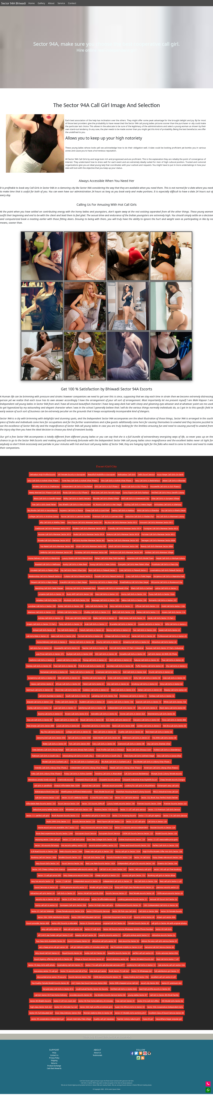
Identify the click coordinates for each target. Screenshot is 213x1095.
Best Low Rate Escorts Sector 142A (100, 863)
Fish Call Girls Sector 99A (79, 743)
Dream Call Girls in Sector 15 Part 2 (42, 624)
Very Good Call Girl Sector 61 (47, 953)
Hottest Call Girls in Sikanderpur (167, 749)
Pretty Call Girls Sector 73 (66, 701)
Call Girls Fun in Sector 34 (41, 648)
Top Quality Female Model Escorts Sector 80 (50, 983)
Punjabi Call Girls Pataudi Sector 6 (109, 576)
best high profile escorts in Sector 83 (154, 989)
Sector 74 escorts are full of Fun (73, 971)
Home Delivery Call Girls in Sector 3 (52, 642)
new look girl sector (98, 971)
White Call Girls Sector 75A (175, 701)
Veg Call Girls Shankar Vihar (158, 743)
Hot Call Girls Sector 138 (94, 857)
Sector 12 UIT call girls (135, 821)
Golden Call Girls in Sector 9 (149, 725)
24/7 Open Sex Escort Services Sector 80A (89, 983)
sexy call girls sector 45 (51, 929)
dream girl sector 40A (166, 917)
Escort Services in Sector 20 (46, 887)
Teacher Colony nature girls (128, 1019)
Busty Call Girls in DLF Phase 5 (76, 492)
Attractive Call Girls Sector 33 (164, 642)
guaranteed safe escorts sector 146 (82, 869)
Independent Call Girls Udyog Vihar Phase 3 (88, 767)
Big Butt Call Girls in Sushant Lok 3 (116, 761)
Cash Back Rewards (54, 1068)
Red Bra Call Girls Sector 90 (174, 725)
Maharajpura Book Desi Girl (47, 791)
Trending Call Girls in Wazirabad (108, 773)
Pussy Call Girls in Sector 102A (162, 594)
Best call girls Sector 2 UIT (171, 881)
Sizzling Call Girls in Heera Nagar (138, 504)
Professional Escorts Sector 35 (128, 905)
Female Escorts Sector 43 (138, 923)
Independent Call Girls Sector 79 (121, 707)
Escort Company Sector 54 (79, 941)
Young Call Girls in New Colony (103, 564)
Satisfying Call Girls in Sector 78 (92, 707)
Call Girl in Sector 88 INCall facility (164, 995)
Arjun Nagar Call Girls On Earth (170, 474)
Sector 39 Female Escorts (171, 911)
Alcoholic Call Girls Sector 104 (76, 600)
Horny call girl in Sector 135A (127, 851)
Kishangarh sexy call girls (168, 785)
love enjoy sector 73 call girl (46, 971)
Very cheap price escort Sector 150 (78, 875)
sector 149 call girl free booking (167, 869)
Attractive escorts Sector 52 (163, 935)
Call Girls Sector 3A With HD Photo (162, 654)
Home (31, 3)
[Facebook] (132, 1053)
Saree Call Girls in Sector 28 (143, 636)
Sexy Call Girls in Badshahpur (147, 480)
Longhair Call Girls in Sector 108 (42, 606)
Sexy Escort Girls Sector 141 (47, 863)
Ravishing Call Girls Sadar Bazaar (49, 588)
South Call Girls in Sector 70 (77, 696)
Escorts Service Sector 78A (80, 977)
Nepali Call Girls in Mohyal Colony (170, 558)
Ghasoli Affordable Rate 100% (67, 785)
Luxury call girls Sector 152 (133, 875)
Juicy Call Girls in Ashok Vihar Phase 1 (44, 480)
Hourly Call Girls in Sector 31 (108, 642)
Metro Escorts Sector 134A (71, 851)
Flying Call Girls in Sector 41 (95, 660)
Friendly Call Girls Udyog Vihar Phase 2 (51, 767)
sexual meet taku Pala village (79, 1019)
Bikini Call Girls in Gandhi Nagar (47, 498)
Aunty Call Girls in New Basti (75, 564)
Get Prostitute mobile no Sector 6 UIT (126, 947)
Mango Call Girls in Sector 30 (81, 642)
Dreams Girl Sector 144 (167, 863)
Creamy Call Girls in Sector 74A (120, 701)
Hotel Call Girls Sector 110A (173, 606)
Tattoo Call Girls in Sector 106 (133, 600)
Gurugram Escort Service (85, 833)
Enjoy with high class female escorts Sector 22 (134, 887)
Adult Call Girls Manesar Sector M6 (123, 546)
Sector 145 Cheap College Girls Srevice (48, 869)
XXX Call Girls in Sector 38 (106, 654)
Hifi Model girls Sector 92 (172, 1001)
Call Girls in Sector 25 (66, 893)
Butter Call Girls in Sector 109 (70, 606)
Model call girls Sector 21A (101, 887)
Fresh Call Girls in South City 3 (109, 755)
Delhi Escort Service (146, 474)
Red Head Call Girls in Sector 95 (159, 731)
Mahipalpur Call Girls (126, 474)
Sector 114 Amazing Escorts (124, 815)
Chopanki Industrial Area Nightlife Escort (140, 779)
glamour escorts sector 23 (167, 887)
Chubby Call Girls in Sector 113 (97, 612)
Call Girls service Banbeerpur (136, 773)
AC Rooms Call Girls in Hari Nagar (107, 504)
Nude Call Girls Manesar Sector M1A (88, 534)
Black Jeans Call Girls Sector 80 (173, 707)
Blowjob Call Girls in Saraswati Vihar (113, 588)
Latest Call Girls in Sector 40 (68, 660)
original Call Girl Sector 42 (114, 923)
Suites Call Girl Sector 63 (94, 953)
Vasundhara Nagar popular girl (169, 1019)
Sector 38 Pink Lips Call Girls (124, 911)
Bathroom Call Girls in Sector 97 (136, 737)
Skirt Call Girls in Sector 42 (120, 660)
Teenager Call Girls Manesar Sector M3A (158, 540)
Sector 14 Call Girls (142, 857)
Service (61, 3)
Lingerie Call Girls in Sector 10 (51, 594)
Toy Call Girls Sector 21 (67, 630)
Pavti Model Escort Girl (104, 791)
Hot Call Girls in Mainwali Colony (170, 516)
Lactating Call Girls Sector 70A (104, 696)
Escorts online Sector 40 (144, 917)
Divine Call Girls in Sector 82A (132, 713)
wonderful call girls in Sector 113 (96, 815)
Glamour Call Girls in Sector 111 (41, 612)
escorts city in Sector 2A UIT (48, 899)
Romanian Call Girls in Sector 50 (54, 672)
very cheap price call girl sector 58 (53, 947)
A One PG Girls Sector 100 (101, 797)
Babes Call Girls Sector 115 (148, 612)
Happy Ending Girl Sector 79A (136, 977)
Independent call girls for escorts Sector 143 (136, 863)
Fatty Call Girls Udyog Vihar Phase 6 (46, 773)
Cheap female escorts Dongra (172, 779)
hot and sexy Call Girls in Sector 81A (58, 989)
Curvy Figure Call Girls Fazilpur (136, 492)
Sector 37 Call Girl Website (42, 911)
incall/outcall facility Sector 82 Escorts (92, 989)
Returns (54, 1063)
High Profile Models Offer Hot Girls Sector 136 (162, 851)
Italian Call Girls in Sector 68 (150, 689)
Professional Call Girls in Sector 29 (172, 636)
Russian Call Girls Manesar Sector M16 (54, 534)
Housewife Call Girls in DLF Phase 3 (165, 486)
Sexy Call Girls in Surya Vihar (169, 755)
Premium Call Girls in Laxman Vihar (108, 516)
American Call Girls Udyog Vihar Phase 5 (161, 767)
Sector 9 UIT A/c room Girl (64, 1001)
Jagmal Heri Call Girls (91, 785)
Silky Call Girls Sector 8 (147, 707)
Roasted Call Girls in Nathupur (48, 564)
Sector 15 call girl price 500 (49, 875)
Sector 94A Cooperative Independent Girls (165, 1007)
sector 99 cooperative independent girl (47, 1019)
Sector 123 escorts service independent (131, 827)
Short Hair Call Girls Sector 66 (67, 689)
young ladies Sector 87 (137, 995)
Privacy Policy (54, 1058)
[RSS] (142, 1058)
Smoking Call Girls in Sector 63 (144, 684)
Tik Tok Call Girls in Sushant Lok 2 (85, 761)
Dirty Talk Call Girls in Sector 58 (147, 678)
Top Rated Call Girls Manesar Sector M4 (57, 546)
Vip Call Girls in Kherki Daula (173, 510)
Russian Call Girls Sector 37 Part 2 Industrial (164, 648)
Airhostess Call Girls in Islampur (167, 504)
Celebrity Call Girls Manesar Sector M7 (56, 552)
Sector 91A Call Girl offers (148, 1001)
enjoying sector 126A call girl (47, 839)
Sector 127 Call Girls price (73, 839)
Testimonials (97, 1055)
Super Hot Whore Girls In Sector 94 (130, 1007)
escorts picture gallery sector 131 (103, 845)
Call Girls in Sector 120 (157, 821)
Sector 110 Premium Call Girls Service (164, 809)
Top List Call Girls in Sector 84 (39, 719)
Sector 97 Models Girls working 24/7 (130, 1012)
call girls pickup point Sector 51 (136, 935)
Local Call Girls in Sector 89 (68, 725)
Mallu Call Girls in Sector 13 (105, 618)
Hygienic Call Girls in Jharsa (71, 510)
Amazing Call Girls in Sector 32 (136, 642)
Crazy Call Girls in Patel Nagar (138, 576)
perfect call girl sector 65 (143, 953)
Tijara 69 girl (147, 1019)
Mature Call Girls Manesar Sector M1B (123, 534)
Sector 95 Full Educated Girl (41, 1012)
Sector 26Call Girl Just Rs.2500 (90, 893)
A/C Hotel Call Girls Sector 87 (118, 719)
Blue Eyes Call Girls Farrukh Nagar (105, 492)
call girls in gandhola (43, 785)
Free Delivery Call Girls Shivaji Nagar (47, 749)
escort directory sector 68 (117, 959)
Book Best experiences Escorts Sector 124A (54, 833)
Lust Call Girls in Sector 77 (65, 707)
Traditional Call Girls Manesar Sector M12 (52, 528)
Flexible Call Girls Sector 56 (93, 678)
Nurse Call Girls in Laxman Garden (75, 516)
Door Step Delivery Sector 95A (68, 1012)
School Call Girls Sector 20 (44, 630)
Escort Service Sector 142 (72, 863)
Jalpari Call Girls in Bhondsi (173, 480)
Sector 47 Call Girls (93, 929)
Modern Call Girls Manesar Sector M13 (89, 528)
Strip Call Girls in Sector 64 (171, 684)
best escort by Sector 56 (129, 941)
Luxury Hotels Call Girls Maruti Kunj (77, 558)
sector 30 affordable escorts (103, 899)
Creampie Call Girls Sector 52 (108, 672)
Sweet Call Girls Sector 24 (169, 630)
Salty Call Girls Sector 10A (96, 606)
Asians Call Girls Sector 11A (173, 612)
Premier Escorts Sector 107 (175, 803)
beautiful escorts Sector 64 (119, 953)
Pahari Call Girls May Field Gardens (110, 558)
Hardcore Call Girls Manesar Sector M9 (126, 552)
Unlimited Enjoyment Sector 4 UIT (117, 917)
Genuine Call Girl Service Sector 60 (159, 947)
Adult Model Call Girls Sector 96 (106, 737)
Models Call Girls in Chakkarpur (46, 486)
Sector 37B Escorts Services (98, 911)
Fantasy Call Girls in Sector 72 (161, 696)
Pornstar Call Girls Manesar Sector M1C (158, 534)
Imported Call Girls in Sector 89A (96, 725)
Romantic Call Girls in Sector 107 (163, 600)
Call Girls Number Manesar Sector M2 (89, 540)
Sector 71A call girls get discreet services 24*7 (105, 965)
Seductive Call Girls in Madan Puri (139, 516)
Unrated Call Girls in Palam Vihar (44, 570)
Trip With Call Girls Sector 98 (164, 737)
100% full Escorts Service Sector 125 (137, 833)
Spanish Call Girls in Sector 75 (148, 701)
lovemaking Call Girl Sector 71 (70, 965)
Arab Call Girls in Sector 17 (96, 624)
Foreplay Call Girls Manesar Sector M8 (91, 552)
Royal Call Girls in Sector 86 (92, 719)
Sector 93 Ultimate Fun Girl (65, 1007)
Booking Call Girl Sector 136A (43, 857)
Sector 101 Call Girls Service (127, 797)
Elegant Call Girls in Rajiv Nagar (44, 582)
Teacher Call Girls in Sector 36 (94, 648)
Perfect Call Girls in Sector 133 (165, 845)
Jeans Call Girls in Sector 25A (63, 636)
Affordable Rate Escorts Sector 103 (41, 803)
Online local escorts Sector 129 (132, 839)
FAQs (54, 1053)
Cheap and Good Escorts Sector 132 (135, 845)
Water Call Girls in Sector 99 (54, 743)
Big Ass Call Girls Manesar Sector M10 (121, 522)
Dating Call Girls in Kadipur (123, 510)
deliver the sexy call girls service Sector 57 (159, 941)
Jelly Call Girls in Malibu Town (52, 522)
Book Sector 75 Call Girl (119, 971)
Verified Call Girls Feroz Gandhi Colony (167, 492)
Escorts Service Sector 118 (84, 821)
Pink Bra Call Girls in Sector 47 (91, 666)
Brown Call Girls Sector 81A (77, 713)
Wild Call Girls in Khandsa (148, 510)
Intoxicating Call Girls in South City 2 (78, 755)
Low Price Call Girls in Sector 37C (50, 654)
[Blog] (140, 1053)
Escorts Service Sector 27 (116, 893)
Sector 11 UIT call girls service (133, 809)
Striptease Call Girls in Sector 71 (133, 696)
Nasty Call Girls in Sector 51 (81, 672)
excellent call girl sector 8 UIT (163, 977)
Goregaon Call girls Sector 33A (73, 905)
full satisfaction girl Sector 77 (166, 971)
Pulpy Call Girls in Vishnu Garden (78, 773)
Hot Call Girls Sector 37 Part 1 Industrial (126, 648)
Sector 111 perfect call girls (37, 815)
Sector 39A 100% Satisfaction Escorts (53, 917)
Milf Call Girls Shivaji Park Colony (80, 749)
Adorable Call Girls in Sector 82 (104, 713)
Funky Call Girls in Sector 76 (39, 707)
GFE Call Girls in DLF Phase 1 (107, 486)
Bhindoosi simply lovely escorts (41, 779)
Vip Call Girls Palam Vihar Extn (73, 570)
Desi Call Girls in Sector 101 (107, 594)
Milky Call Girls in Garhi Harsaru (77, 498)
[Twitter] (136, 1053)
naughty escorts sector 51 (110, 935)
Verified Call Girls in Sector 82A (123, 989)
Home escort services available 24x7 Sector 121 (58, 827)
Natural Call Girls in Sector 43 (146, 660)
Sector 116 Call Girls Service (175, 815)
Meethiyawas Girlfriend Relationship (76, 791)
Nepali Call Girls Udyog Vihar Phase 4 (126, 767)
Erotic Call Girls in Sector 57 (119, 678)
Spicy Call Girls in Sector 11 (121, 606)
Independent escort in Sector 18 (87, 881)
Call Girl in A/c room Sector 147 (112, 869)
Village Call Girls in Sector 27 (117, 636)
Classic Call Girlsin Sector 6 (42, 684)
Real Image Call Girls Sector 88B (40, 725)
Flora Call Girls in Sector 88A (174, 719)
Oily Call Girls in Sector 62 (118, 684)
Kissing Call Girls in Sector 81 (50, 713)
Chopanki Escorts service (109, 779)
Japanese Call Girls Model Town (140, 558)
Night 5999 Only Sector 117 (58, 821)
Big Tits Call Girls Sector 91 (52, 731)
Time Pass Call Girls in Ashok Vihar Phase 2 (80, 480)
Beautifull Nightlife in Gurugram (101, 474)
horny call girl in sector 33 (46, 905)
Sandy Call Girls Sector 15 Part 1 (161, 618)
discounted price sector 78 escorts (51, 977)
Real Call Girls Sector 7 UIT (167, 959)
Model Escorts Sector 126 (166, 833)
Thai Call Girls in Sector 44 (172, 660)
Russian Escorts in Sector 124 (162, 827)
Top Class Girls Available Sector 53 (50, 941)
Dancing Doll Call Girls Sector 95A (51, 737)
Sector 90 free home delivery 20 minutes (95, 1001)
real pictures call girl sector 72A (171, 965)
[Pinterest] (145, 1053)
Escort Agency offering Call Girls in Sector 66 (53, 959)
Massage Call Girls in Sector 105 (105, 600)
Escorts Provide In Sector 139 (119, 857)
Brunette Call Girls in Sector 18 (123, 624)
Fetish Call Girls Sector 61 (93, 684)
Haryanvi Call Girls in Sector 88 (146, 719)
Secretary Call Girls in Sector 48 (120, 666)
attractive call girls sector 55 (104, 941)
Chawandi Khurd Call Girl (86, 779)
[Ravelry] (138, 1058)
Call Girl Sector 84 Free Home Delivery (51, 995)
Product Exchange (54, 1066)
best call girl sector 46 (73, 929)
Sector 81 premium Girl (172, 983)
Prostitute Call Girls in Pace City (165, 564)
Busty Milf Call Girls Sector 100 (80, 594)
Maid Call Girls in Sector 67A (123, 689)
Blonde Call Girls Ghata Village (106, 498)
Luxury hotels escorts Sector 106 (121, 803)
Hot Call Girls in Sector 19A (145, 881)
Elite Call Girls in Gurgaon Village (165, 498)
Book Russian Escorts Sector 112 (65, 815)
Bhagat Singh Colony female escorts (166, 773)
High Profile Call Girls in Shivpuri (110, 749)
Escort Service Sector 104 (68, 803)
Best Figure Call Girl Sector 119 (110, 821)
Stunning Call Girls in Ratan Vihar (103, 582)
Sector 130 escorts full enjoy (47, 845)
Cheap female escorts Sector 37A (70, 911)
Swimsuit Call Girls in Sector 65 (39, 689)
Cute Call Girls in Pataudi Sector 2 (133, 570)
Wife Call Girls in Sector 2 (175, 624)
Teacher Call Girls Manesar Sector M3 (123, 540)
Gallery (41, 3)
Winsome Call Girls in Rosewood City (166, 582)
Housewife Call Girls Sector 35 (67, 648)
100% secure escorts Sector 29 (170, 893)
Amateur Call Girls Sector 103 (48, 600)
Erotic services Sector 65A (167, 953)
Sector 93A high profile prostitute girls (96, 1007)
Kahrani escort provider (112, 785)
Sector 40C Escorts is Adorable (64, 923)
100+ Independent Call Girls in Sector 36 (160, 905)
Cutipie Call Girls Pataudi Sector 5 (78, 576)
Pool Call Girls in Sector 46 (65, 666)
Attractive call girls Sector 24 (42, 893)
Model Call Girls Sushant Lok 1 (55, 761)
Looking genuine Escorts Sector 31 (132, 899)
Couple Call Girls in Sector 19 (150, 624)
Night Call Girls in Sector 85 (66, 719)
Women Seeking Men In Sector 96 (97, 1012)
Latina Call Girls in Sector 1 (166, 588)
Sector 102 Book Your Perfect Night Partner (159, 797)
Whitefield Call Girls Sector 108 (79, 809)
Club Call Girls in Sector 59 (174, 678)
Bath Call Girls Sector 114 (123, 612)
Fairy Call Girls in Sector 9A (103, 743)
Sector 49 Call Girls (164, 929)
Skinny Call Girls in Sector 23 (118, 630)
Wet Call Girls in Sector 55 (69, 678)
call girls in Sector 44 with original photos (169, 923)
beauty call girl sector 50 (85, 935)
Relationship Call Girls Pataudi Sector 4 (45, 576)
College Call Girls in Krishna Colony (44, 516)
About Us (97, 1053)
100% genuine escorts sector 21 (73, 887)
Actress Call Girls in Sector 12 (50, 618)
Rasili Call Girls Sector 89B (123, 725)
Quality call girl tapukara (104, 1019)
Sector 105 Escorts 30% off (93, 803)
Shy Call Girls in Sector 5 (176, 666)
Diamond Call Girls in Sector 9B (131, 743)
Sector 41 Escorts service (90, 923)
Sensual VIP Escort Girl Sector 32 (163, 899)
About (51, 3)
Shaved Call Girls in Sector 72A (40, 701)
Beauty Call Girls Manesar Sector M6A (157, 546)
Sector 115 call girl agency (149, 815)
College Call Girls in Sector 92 (78, 731)
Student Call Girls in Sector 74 (92, 701)
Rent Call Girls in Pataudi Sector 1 (103, 570)
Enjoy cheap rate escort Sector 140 (167, 857)
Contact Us (54, 1055)
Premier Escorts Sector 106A (149, 803)
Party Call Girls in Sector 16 (70, 624)
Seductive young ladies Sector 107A (48, 809)
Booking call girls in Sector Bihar (161, 875)
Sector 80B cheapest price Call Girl (123, 983)
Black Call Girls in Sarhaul (142, 588)
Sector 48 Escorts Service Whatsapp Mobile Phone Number (128, 929)
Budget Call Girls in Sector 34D (79, 654)
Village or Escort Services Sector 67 (89, 959)
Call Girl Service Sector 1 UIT (47, 797)
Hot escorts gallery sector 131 (74, 845)
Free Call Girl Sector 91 (125, 1001)
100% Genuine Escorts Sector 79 (107, 977)
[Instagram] (149, 1053)
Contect (72, 3)
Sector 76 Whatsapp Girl (141, 971)
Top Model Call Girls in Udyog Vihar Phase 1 (152, 761)
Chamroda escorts (65, 779)
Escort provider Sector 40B (37, 923)
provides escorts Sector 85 (81, 995)
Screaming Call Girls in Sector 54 (41, 678)
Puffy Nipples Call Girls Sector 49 (150, 666)
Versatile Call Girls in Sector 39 (132, 654)
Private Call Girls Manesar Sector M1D (54, 540)
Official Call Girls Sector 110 (147, 606)
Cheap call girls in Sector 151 (107, 875)
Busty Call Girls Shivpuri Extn (139, 749)
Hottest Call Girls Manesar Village (159, 552)
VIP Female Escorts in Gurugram (71, 474)
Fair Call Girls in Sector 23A (144, 630)
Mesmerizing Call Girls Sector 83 (161, 713)
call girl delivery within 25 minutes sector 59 (89, 947)
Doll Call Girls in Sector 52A (134, 672)
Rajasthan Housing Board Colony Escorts (133, 791)
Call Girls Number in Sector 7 (51, 696)
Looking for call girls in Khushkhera (140, 785)
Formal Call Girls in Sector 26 (90, 636)
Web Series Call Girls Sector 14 (132, 618)
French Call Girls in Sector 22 (92, 630)
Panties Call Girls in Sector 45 (38, 666)
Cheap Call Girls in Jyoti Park (97, 510)
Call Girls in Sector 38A (148, 911)
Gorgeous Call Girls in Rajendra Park (168, 576)
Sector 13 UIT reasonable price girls (162, 839)
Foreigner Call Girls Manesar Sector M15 (161, 528)
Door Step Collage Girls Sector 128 (101, 839)
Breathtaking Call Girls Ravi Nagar (134, 582)
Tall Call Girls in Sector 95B (79, 737)
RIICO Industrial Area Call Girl (165, 791)
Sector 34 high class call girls (101, 905)
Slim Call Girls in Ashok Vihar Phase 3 (117, 480)
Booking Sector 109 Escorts (106, 809)
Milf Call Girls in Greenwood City (135, 498)
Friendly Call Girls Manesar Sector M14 (124, 528)
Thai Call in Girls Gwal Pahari (44, 504)
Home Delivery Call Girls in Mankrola (44, 558)
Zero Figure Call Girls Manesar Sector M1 (84, 522)
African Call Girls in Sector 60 (68, 684)
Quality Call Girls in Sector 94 (130, 731)
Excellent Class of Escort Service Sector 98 (166, 1012)
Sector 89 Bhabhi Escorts (40, 1001)
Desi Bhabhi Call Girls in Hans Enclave (75, 504)
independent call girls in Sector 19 (117, 881)
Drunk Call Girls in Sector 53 (161, 672)
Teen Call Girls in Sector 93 (104, 731)
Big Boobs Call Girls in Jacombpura (42, 510)
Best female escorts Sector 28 (141, 893)
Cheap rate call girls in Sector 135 (99, 851)
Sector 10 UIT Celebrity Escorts (75, 797)
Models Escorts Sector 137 (70, 857)
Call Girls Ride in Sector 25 (37, 636)
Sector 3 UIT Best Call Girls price (75, 899)
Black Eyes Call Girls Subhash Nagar (139, 755)
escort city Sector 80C (150, 983)
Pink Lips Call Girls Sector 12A (78, 618)
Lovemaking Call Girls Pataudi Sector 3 (166, 570)
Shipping (54, 1060)
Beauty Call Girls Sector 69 (175, 689)
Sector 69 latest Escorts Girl (142, 959)
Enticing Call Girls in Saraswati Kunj (80, 588)
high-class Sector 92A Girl (41, 1007)
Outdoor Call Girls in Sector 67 (96, 689)
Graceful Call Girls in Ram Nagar (73, 582)
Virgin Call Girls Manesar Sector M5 (91, 546)
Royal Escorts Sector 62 (72, 953)
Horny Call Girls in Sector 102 (133, 594)
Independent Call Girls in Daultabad (77, 486)
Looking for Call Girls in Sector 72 (141, 965)
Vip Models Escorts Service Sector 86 (109, 995)
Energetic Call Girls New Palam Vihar (133, 564)
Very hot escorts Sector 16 (42, 881)
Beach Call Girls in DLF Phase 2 (135, 486)
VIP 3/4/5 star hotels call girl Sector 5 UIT (55, 935)
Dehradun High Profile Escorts (42, 474)
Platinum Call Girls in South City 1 (46, 755)
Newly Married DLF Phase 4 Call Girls (45, 492)
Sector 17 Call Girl (63, 881)
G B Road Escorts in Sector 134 (44, 851)
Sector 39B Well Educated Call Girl (85, 917)
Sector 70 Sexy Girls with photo (41, 965)
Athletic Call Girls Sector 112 (69, 612)
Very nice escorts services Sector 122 (96, 827)
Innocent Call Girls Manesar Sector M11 (156, 522)
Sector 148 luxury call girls (140, 869)
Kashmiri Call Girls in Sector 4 (41, 660)
